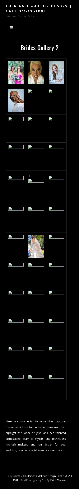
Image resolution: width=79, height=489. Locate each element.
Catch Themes (58, 480)
